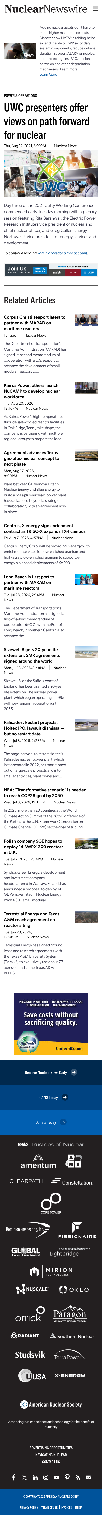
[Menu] (94, 9)
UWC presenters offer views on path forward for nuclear (47, 120)
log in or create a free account (62, 252)
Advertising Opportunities (51, 1447)
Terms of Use (49, 1507)
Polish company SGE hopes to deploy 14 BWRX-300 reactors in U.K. (33, 846)
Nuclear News (65, 145)
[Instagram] (45, 1477)
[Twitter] (24, 1477)
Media (78, 1507)
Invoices (66, 1507)
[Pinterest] (67, 1477)
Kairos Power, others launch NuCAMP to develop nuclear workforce (32, 390)
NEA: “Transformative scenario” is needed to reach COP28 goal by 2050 (45, 792)
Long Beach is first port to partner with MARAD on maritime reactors (29, 582)
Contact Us (51, 1461)
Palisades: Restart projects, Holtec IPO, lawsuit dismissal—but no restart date (34, 727)
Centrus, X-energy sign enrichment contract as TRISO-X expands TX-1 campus (45, 528)
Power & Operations (20, 95)
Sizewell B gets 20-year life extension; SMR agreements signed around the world (32, 655)
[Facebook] (13, 1477)
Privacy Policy (29, 1507)
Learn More (48, 74)
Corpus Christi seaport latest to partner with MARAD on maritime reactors (34, 322)
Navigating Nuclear (51, 1454)
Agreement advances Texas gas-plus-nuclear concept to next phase (31, 458)
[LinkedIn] (35, 1477)
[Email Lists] (88, 1477)
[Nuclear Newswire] (77, 1477)
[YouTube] (56, 1477)
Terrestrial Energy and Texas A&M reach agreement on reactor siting (31, 919)
